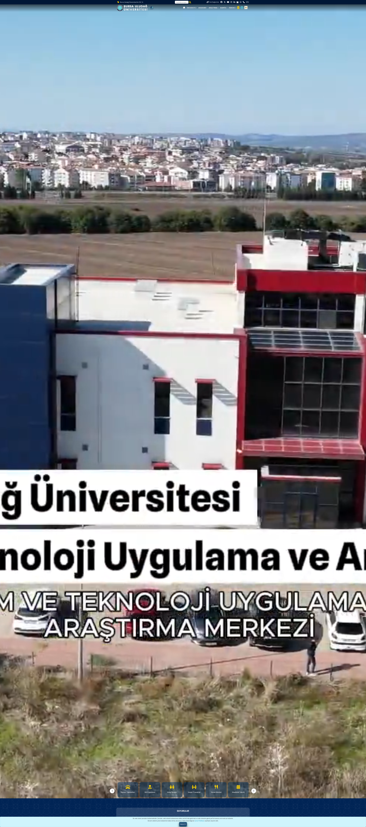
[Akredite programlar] (238, 8)
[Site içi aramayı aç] (190, 2)
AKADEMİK (202, 8)
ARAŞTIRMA (213, 8)
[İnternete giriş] (241, 8)
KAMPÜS (223, 8)
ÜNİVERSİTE (191, 8)
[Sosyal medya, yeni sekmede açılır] (221, 2)
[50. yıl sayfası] (151, 8)
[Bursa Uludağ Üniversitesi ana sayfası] (133, 8)
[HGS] (245, 7)
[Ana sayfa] (184, 8)
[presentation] (112, 791)
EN (247, 2)
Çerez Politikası (199, 821)
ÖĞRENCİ (232, 8)
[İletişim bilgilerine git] (244, 2)
